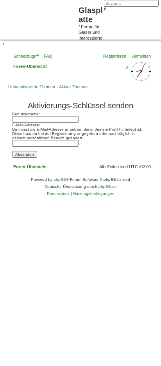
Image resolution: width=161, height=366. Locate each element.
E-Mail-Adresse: (26, 125)
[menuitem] (46, 56)
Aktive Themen (73, 86)
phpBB (60, 179)
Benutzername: (26, 114)
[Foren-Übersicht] (40, 19)
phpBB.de (107, 186)
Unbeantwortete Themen (31, 86)
